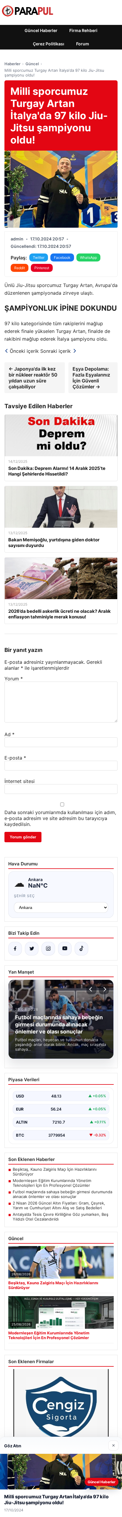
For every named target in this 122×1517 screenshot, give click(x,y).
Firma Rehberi (83, 30)
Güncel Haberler (41, 30)
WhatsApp (88, 257)
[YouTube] (65, 948)
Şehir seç (24, 896)
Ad (9, 734)
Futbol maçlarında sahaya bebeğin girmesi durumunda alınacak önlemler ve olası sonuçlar (62, 1194)
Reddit (19, 268)
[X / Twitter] (31, 948)
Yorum (13, 679)
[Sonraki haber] (104, 989)
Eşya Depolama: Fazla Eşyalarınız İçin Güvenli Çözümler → (91, 378)
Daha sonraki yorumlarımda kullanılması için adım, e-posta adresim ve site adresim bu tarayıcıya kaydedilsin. (60, 818)
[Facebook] (15, 948)
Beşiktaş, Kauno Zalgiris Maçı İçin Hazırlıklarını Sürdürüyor (55, 1171)
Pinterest (41, 268)
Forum (82, 43)
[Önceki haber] (91, 989)
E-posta (15, 758)
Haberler (12, 63)
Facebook (62, 257)
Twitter (38, 257)
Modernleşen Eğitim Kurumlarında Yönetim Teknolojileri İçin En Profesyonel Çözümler (52, 1183)
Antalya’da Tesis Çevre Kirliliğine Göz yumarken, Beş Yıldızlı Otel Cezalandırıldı (60, 1216)
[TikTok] (81, 948)
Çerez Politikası (48, 43)
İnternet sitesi (19, 781)
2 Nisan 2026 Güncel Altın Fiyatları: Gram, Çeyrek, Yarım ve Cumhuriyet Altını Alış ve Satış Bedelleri (59, 1205)
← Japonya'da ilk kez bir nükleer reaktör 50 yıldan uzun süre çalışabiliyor (33, 378)
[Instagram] (48, 948)
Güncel (32, 63)
